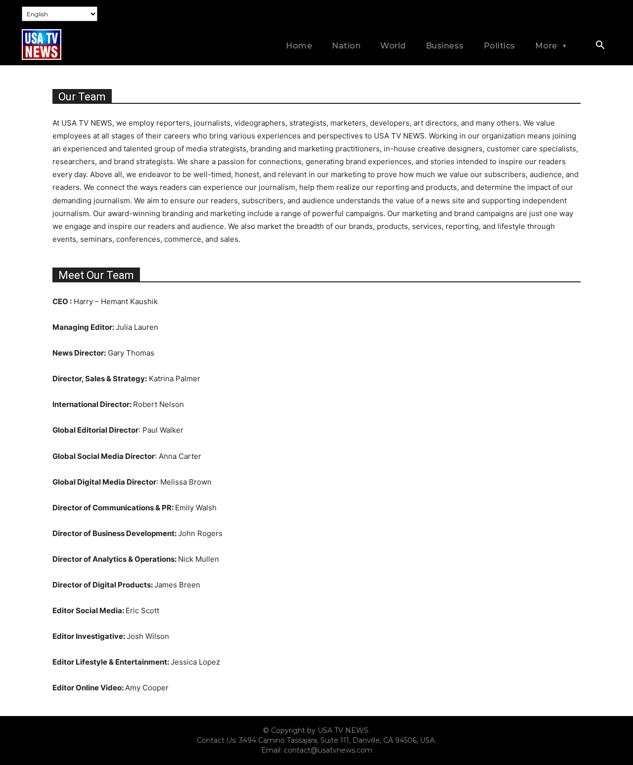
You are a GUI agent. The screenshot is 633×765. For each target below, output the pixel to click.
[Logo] (41, 44)
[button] (599, 46)
